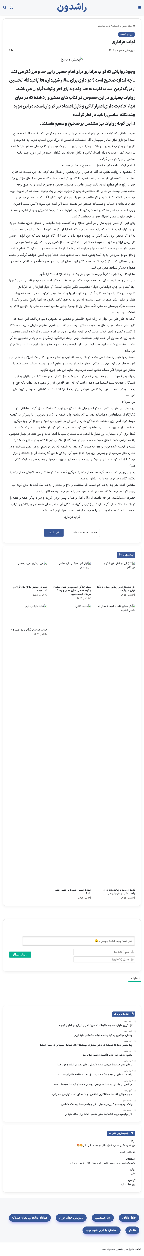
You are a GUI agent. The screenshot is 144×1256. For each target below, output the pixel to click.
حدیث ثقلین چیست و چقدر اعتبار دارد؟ (73, 892)
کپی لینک (54, 533)
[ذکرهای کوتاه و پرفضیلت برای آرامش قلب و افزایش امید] (116, 745)
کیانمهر (131, 1180)
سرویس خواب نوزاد (71, 1218)
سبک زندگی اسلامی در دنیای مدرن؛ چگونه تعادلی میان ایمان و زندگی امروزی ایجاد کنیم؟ (72, 590)
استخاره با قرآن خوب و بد (101, 1230)
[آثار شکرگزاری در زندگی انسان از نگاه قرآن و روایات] (116, 572)
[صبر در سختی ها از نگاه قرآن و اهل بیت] (28, 572)
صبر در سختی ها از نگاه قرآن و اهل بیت (30, 589)
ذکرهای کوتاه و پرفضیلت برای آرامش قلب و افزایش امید (119, 892)
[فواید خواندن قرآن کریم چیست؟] (28, 615)
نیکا (133, 1141)
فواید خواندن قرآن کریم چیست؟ (29, 630)
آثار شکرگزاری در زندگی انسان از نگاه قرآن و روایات (116, 589)
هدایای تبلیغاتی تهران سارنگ (29, 1218)
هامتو (132, 1230)
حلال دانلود (129, 1218)
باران (132, 1170)
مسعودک (130, 1159)
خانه (130, 26)
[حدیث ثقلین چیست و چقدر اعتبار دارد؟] (72, 745)
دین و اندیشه (119, 26)
